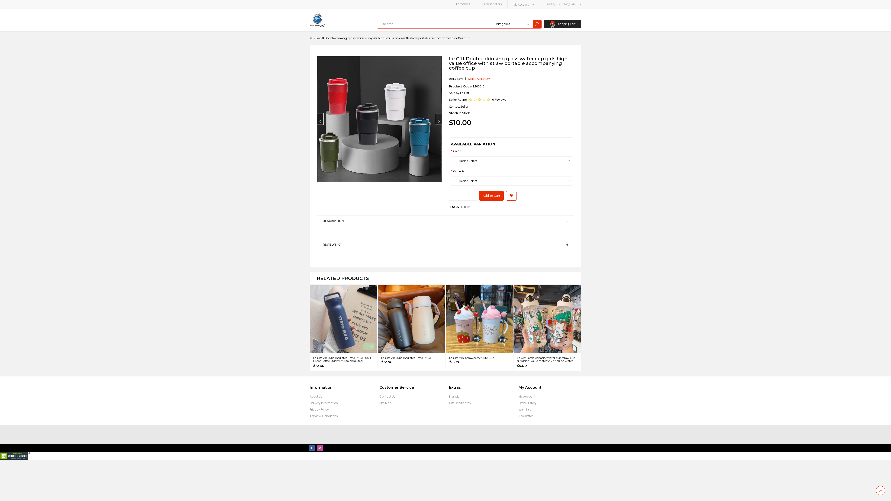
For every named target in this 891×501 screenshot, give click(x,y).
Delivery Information (324, 403)
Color (457, 151)
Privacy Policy (319, 409)
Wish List (525, 409)
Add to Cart (491, 195)
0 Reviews (499, 99)
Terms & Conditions (324, 416)
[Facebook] (312, 448)
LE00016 (466, 207)
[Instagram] (320, 448)
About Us (316, 396)
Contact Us (387, 396)
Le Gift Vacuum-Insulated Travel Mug (406, 357)
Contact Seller (458, 106)
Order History (527, 403)
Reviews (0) (332, 244)
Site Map (385, 403)
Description (333, 220)
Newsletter (526, 416)
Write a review (479, 79)
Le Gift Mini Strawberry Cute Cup (471, 357)
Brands (454, 396)
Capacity (459, 171)
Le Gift (464, 93)
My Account (527, 396)
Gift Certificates (460, 403)
